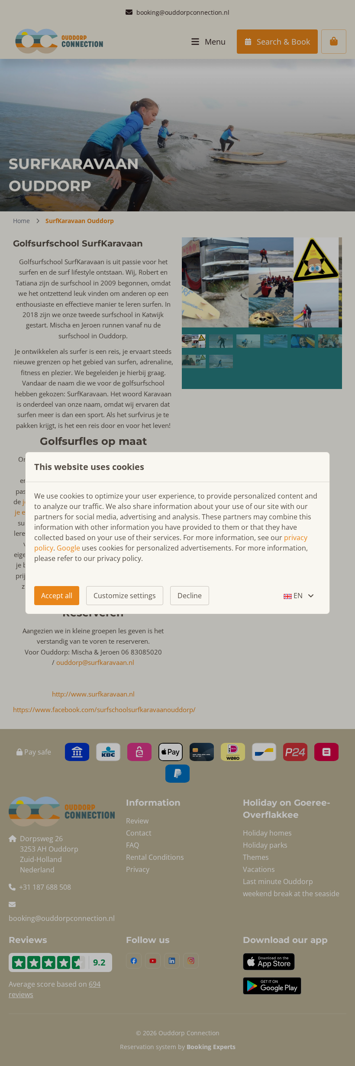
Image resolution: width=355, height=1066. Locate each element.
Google (68, 548)
